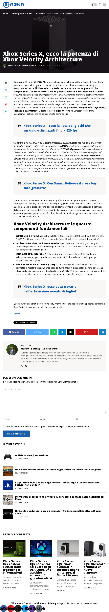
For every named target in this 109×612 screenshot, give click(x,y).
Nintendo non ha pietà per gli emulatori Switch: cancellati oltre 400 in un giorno (58, 512)
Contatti (28, 603)
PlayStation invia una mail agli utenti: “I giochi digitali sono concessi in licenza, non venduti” (57, 483)
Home (6, 13)
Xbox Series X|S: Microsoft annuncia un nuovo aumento (94, 566)
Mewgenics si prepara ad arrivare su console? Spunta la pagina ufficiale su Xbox (59, 498)
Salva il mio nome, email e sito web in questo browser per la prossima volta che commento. (47, 426)
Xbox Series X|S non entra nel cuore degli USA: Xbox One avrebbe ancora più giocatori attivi (41, 569)
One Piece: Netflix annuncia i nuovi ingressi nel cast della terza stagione (58, 469)
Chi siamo (16, 603)
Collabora (40, 603)
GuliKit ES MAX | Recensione (31, 455)
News (30, 13)
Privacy (52, 603)
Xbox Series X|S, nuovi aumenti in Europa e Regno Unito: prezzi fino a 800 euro (68, 568)
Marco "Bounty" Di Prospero (22, 66)
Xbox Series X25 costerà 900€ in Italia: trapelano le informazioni (12, 566)
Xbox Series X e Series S (25, 323)
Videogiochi (18, 13)
